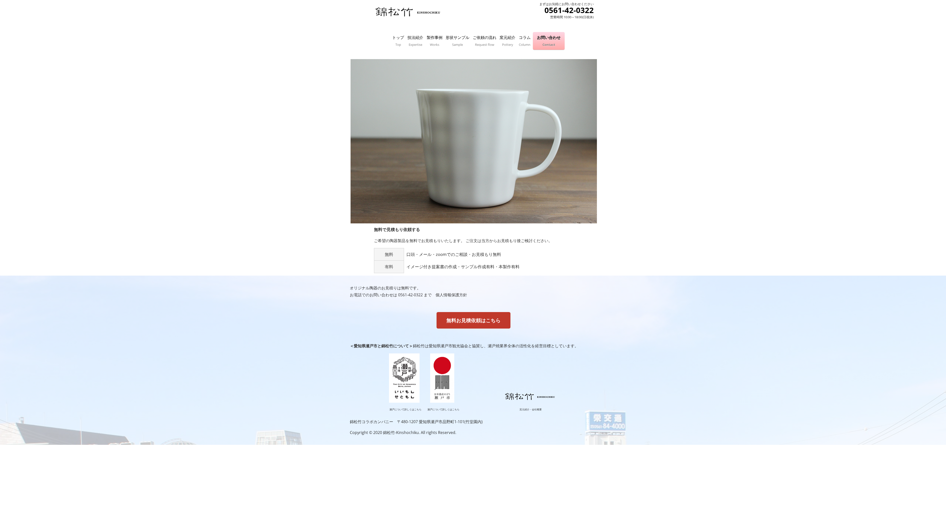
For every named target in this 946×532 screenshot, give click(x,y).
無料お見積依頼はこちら (473, 320)
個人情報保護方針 (451, 295)
